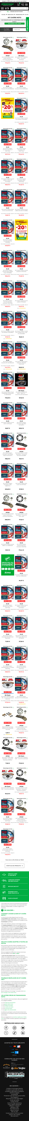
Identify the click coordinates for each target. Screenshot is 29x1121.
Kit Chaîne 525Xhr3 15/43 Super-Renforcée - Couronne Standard (8, 515)
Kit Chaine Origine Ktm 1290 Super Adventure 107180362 (21, 637)
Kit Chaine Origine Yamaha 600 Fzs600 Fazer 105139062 (7, 271)
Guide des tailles (14, 1100)
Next (28, 1)
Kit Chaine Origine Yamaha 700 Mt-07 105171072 (21, 667)
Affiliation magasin (14, 1106)
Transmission (19, 14)
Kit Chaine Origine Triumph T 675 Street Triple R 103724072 (7, 454)
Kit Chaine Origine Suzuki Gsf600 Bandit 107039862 (21, 210)
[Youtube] (23, 1028)
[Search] (26, 8)
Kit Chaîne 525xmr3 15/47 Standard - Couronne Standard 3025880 (21, 454)
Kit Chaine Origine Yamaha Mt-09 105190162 (7, 88)
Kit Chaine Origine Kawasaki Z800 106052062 (21, 180)
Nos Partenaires (14, 1108)
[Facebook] (6, 1028)
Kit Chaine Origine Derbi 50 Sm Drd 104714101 (8, 210)
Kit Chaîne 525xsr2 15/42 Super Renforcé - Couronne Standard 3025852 (21, 820)
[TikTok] (14, 1033)
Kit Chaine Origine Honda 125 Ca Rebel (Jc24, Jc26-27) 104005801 (21, 332)
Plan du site (14, 1111)
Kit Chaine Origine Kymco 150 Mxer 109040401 (21, 575)
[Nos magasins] (26, 4)
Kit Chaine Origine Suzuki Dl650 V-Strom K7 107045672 (21, 606)
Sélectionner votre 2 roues (14, 23)
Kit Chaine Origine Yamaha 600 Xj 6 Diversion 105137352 (21, 545)
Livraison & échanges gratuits (14, 1088)
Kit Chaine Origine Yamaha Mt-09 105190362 (21, 88)
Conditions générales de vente (14, 1090)
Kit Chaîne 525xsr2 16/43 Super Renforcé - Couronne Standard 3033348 (7, 58)
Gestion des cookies (14, 1114)
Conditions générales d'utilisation (14, 1091)
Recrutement (14, 1116)
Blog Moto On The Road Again (14, 1098)
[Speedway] (7, 4)
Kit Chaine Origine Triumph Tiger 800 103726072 (21, 424)
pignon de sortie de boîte (10, 1010)
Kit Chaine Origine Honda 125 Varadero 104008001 (7, 332)
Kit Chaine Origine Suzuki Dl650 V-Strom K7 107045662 (7, 180)
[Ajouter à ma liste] (13, 38)
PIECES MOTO (11, 14)
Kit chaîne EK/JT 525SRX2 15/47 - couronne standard (21, 758)
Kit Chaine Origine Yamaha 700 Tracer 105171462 (7, 606)
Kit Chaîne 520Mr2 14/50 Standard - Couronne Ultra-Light (21, 515)
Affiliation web (14, 1107)
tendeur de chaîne (8, 1005)
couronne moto (8, 1008)
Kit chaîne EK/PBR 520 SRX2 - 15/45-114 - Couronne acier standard (21, 393)
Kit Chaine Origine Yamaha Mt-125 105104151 (7, 362)
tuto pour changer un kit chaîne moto (13, 991)
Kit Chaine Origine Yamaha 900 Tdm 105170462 (7, 819)
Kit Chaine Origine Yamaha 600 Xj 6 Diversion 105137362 (8, 302)
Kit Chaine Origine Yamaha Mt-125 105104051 (21, 697)
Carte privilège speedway (14, 1103)
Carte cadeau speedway (14, 1104)
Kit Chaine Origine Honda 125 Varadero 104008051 (21, 118)
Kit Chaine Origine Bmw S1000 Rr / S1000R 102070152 (21, 363)
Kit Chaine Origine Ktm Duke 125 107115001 (21, 484)
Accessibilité (14, 1094)
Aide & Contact (14, 1110)
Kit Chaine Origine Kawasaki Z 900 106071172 (7, 484)
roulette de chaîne (9, 1007)
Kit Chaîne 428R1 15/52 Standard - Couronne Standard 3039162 (7, 759)
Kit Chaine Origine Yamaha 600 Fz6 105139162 (7, 241)
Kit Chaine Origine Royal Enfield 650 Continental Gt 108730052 (8, 393)
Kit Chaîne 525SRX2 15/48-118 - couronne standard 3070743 (7, 698)
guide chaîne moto (8, 1004)
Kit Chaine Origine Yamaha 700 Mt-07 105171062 (8, 150)
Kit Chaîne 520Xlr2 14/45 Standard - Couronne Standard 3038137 (21, 789)
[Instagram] (14, 1028)
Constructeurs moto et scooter (14, 1113)
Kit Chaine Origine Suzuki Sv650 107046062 (21, 301)
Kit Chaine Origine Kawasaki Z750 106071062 (21, 150)
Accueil (3, 14)
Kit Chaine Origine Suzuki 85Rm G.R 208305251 (7, 545)
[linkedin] (23, 1033)
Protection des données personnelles (14, 1095)
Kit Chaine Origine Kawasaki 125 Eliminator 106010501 (8, 637)
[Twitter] (6, 1033)
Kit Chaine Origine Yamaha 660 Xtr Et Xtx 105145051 (7, 850)
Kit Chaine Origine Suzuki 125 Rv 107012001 (7, 423)
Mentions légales (14, 1093)
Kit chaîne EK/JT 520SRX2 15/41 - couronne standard (7, 788)
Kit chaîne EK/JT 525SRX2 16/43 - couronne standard (21, 58)
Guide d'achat (14, 1101)
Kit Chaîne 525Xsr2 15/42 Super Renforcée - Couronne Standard (21, 728)
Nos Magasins (14, 1097)
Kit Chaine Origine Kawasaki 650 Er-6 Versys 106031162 (7, 667)
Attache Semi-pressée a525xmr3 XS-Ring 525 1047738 (7, 728)
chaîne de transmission (10, 1002)
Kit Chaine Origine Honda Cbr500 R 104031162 (21, 271)
